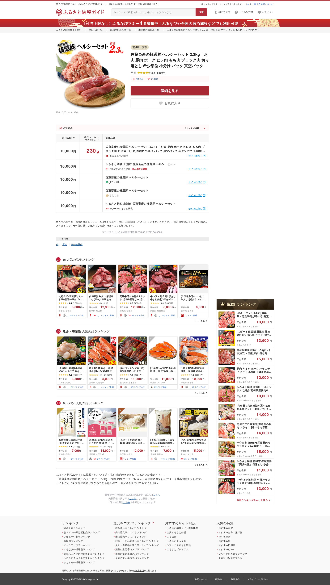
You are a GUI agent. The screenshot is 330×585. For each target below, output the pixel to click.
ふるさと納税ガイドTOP (68, 29)
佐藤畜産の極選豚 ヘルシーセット (127, 177)
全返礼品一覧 (96, 29)
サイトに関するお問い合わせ (259, 4)
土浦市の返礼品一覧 (148, 29)
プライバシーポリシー (257, 579)
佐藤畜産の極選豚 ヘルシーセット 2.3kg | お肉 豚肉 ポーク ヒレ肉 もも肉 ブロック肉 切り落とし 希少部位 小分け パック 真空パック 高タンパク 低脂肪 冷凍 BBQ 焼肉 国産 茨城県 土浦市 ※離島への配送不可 (170, 66)
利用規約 (235, 579)
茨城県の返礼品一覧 (120, 29)
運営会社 (219, 579)
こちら (156, 494)
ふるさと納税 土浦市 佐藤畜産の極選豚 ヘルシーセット (141, 164)
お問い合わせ (201, 579)
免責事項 (139, 570)
